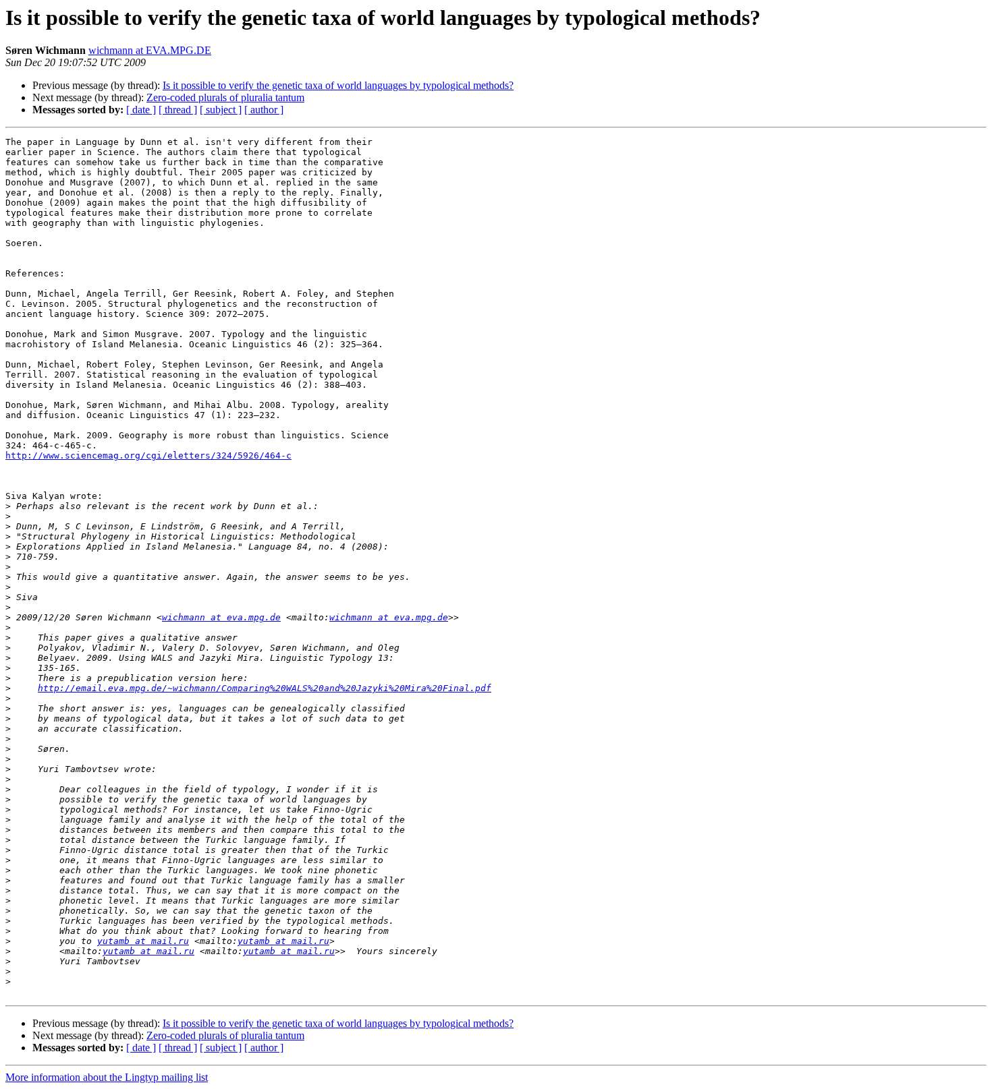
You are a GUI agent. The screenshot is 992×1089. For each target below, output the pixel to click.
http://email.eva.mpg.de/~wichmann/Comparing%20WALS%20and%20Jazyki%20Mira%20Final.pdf (264, 688)
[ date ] (141, 109)
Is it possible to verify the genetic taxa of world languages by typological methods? (338, 85)
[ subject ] (221, 109)
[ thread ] (178, 109)
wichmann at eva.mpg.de (221, 617)
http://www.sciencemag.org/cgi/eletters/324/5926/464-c (148, 455)
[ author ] (263, 109)
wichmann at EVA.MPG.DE (149, 50)
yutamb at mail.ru (143, 941)
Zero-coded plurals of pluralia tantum (225, 97)
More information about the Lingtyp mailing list (106, 1077)
